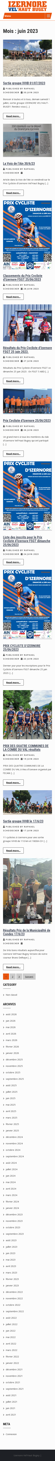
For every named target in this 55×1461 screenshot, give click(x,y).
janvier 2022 (12, 1362)
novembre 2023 (14, 1220)
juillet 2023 (11, 1246)
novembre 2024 (14, 1143)
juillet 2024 (11, 1169)
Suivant (29, 976)
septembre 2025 (15, 1078)
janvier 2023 (12, 1285)
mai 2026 (11, 1027)
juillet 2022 (11, 1324)
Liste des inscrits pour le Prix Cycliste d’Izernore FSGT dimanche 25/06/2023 (26, 541)
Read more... (13, 116)
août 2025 (11, 1085)
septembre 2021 (15, 1388)
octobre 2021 (13, 1382)
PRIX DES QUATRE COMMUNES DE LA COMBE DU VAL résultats (26, 747)
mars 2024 (11, 1195)
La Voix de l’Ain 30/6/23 (19, 163)
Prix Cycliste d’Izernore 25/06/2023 (27, 420)
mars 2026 (11, 1040)
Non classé (11, 994)
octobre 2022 (13, 1304)
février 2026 (12, 1046)
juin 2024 (10, 1175)
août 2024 (11, 1162)
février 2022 (12, 1356)
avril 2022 (11, 1343)
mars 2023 (11, 1272)
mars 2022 (11, 1350)
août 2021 (11, 1395)
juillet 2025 (11, 1091)
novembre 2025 (14, 1065)
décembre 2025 (14, 1059)
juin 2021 (10, 1408)
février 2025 (12, 1124)
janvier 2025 (12, 1130)
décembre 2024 (14, 1136)
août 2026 (11, 1014)
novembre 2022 (14, 1298)
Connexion (11, 1434)
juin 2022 (10, 1330)
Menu (8, 15)
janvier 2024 (12, 1207)
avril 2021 (11, 1414)
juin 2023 (10, 1253)
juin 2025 (10, 1098)
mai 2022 (11, 1337)
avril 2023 (11, 1266)
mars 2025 (11, 1117)
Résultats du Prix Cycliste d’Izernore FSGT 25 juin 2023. (27, 349)
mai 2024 (11, 1182)
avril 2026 (11, 1033)
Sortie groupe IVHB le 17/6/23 (23, 821)
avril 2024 (11, 1188)
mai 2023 (11, 1259)
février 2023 (12, 1279)
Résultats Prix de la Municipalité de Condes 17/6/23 (26, 932)
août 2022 (11, 1317)
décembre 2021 (14, 1369)
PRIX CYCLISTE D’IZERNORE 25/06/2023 (21, 647)
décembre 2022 (14, 1291)
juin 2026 (10, 1020)
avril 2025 (11, 1111)
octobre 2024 (13, 1149)
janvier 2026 (12, 1053)
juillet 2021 (11, 1401)
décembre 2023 (14, 1214)
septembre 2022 (15, 1311)
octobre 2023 (13, 1227)
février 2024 (12, 1201)
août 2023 (11, 1240)
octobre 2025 (13, 1072)
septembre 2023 (15, 1233)
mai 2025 (11, 1104)
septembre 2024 (15, 1156)
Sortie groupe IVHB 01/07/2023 (24, 83)
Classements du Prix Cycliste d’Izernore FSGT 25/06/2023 (22, 277)
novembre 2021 (14, 1375)
